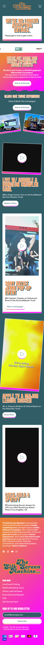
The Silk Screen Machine (19, 627)
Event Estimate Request (13, 595)
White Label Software (12, 591)
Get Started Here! (10, 602)
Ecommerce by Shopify (20, 629)
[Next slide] (40, 49)
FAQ (4, 598)
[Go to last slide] (4, 49)
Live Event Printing (11, 584)
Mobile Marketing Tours (13, 588)
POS (5, 629)
